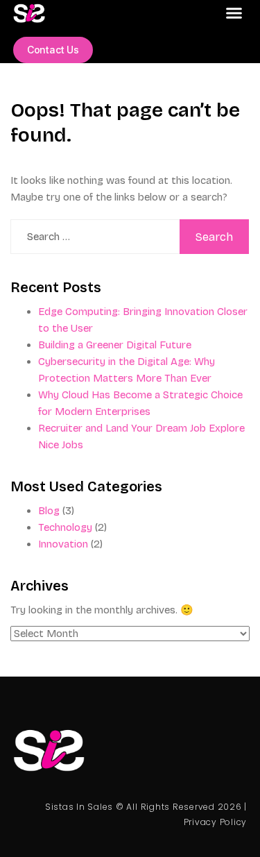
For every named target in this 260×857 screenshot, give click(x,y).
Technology (65, 527)
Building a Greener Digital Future (114, 345)
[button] (234, 13)
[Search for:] (95, 236)
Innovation (63, 544)
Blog (49, 510)
